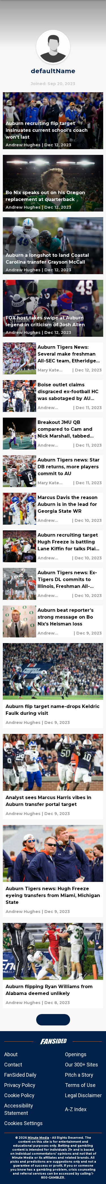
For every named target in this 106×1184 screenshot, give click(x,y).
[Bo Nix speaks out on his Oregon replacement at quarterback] (53, 183)
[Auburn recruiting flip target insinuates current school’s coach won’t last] (53, 120)
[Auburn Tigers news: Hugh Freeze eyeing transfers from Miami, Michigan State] (53, 871)
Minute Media (38, 1138)
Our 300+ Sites (81, 1065)
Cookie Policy (19, 1095)
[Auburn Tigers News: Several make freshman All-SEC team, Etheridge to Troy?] (53, 358)
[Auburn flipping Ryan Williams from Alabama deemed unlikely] (53, 965)
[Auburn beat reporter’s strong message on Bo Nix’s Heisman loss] (53, 621)
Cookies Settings (23, 1123)
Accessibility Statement (18, 1109)
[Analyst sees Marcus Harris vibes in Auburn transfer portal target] (53, 776)
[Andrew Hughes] (23, 145)
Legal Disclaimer (83, 1095)
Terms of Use (80, 1085)
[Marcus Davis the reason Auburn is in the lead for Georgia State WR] (53, 509)
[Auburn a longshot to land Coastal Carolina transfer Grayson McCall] (53, 245)
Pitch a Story (79, 1075)
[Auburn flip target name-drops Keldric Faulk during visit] (53, 686)
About (11, 1054)
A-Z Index (75, 1109)
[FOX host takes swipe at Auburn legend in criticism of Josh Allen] (53, 308)
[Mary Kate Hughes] (54, 370)
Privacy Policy (19, 1085)
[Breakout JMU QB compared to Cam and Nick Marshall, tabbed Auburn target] (53, 434)
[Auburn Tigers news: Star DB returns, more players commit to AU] (53, 471)
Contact (13, 1065)
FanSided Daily (20, 1075)
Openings (75, 1054)
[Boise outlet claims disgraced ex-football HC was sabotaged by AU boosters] (53, 396)
